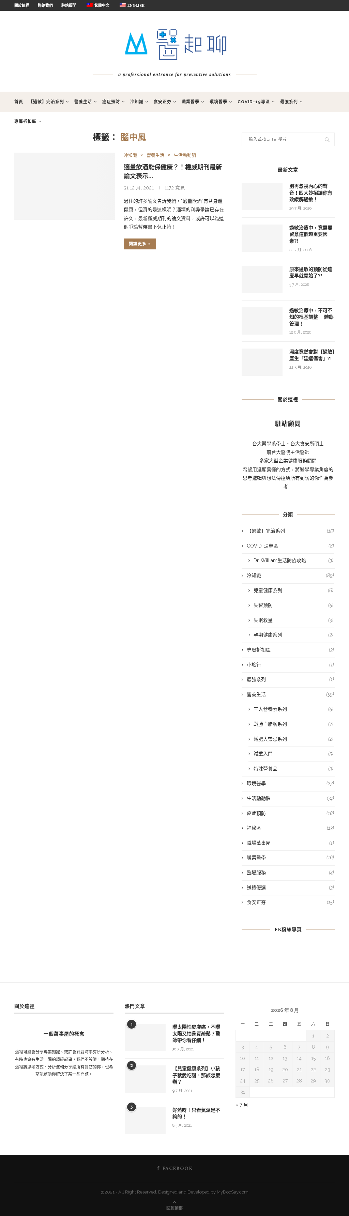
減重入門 (293, 753)
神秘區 (290, 828)
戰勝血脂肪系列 (293, 724)
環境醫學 (218, 101)
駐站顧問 (68, 5)
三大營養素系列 (293, 709)
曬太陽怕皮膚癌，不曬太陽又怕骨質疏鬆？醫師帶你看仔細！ (196, 1033)
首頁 (18, 101)
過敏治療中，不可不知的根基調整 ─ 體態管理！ (311, 317)
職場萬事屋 (290, 843)
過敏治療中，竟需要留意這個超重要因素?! (310, 234)
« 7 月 (242, 1105)
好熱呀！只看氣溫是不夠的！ (196, 1113)
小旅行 (290, 664)
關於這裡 (21, 5)
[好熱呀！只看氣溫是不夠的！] (145, 1120)
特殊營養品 (293, 768)
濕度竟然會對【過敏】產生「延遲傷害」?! (312, 355)
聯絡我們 (45, 5)
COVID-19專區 (254, 101)
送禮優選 (290, 887)
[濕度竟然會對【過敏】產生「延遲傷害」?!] (262, 362)
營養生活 (83, 101)
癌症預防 (111, 101)
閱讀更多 (138, 243)
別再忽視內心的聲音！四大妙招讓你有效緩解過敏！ (310, 192)
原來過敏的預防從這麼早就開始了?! (310, 272)
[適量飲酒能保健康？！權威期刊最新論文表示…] (64, 186)
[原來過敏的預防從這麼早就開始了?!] (262, 279)
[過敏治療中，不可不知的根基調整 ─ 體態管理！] (262, 321)
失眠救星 (293, 620)
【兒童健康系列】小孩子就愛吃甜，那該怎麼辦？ (196, 1075)
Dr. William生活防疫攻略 (293, 560)
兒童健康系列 (293, 590)
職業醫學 (190, 101)
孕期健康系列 (293, 634)
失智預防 (293, 605)
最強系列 (289, 101)
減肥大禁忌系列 (293, 739)
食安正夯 (162, 101)
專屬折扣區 (25, 121)
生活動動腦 (185, 155)
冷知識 (136, 101)
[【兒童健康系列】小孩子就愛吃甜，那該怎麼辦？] (145, 1079)
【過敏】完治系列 (46, 101)
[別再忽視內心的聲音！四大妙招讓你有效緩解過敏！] (262, 196)
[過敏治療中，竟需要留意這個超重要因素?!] (262, 238)
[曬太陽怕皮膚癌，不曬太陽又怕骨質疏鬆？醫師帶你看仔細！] (145, 1037)
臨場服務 (290, 872)
